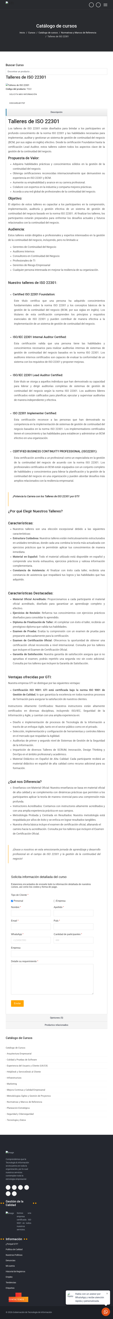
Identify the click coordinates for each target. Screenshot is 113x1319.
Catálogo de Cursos (15, 1047)
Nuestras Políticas (14, 1255)
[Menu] (105, 5)
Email (15, 920)
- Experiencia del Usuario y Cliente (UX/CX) (27, 1065)
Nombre (16, 907)
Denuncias (10, 1260)
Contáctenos (16, 1299)
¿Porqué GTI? (12, 1244)
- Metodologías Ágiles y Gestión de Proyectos (28, 1096)
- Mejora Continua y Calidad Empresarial (25, 1090)
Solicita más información (23, 94)
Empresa (60, 901)
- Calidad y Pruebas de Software (21, 1059)
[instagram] (20, 1187)
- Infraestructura (13, 1077)
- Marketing (11, 1084)
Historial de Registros (15, 1271)
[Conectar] (98, 5)
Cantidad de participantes (68, 934)
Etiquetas (10, 1288)
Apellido (59, 907)
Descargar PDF (17, 103)
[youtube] (8, 1193)
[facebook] (14, 1187)
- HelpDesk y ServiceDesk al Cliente (23, 1071)
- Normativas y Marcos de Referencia (24, 1102)
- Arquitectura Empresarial (18, 1053)
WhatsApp (17, 934)
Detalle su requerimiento (24, 961)
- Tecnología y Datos (16, 1120)
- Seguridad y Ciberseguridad (20, 1114)
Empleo (9, 1277)
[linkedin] (26, 1187)
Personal (18, 901)
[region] (56, 112)
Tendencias (11, 1282)
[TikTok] (14, 1193)
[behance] (8, 1187)
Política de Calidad (14, 1249)
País (57, 920)
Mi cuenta (10, 1266)
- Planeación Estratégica (18, 1108)
